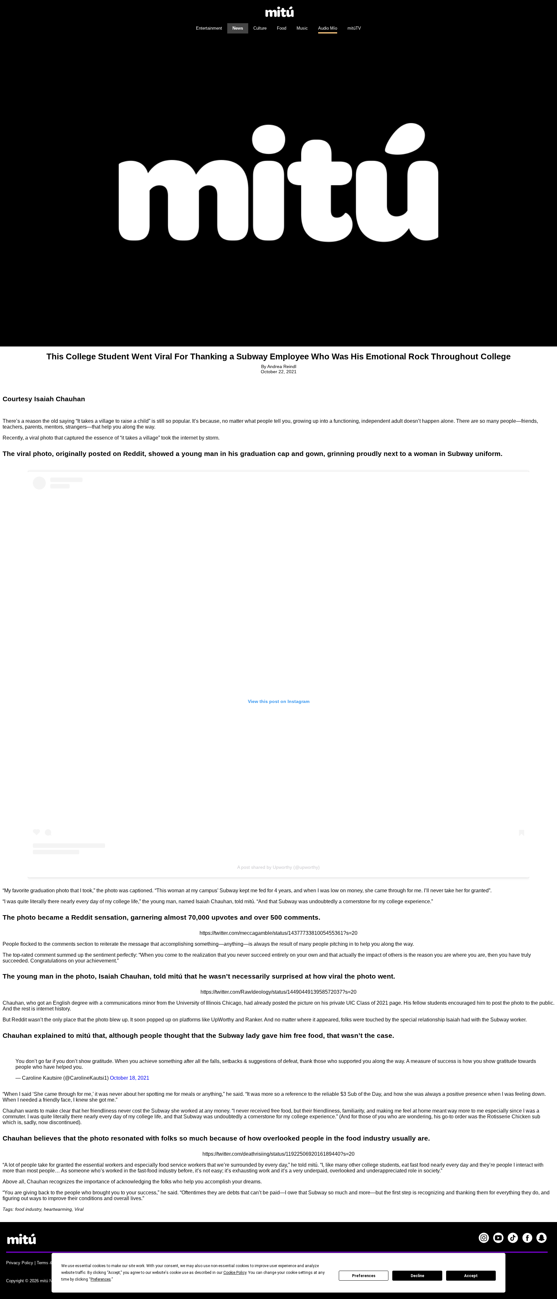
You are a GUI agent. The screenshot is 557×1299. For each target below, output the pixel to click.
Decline (417, 1276)
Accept (471, 1276)
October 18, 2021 (129, 1078)
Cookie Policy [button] (234, 1272)
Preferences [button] (101, 1279)
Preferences (364, 1276)
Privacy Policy (19, 1262)
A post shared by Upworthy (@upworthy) (278, 867)
